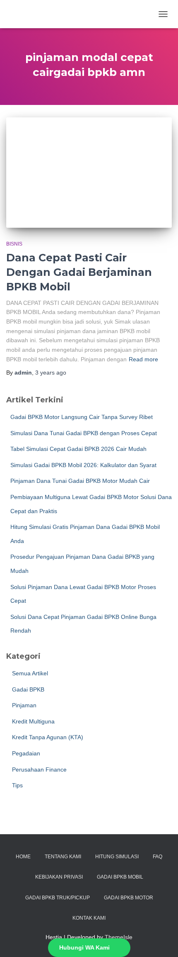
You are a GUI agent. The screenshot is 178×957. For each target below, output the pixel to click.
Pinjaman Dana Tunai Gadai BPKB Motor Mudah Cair (80, 480)
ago (50, 372)
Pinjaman (23, 705)
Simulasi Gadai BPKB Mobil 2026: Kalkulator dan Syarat (83, 465)
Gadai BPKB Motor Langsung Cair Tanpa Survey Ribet (81, 417)
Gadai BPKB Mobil (120, 877)
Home (23, 857)
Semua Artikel (29, 673)
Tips (16, 785)
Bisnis (14, 244)
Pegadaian (25, 753)
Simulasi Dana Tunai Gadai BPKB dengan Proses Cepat (83, 433)
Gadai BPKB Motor (128, 898)
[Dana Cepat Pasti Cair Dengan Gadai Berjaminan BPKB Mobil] (89, 172)
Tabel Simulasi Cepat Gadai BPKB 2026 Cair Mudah (78, 449)
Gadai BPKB (27, 689)
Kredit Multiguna (32, 721)
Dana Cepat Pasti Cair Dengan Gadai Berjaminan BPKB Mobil (79, 272)
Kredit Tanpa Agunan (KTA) (46, 737)
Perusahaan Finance (38, 769)
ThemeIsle (118, 937)
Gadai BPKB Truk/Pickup (57, 898)
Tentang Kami (63, 857)
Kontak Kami (89, 918)
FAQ (157, 857)
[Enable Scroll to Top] (161, 940)
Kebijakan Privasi (59, 877)
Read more (143, 359)
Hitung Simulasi (117, 857)
